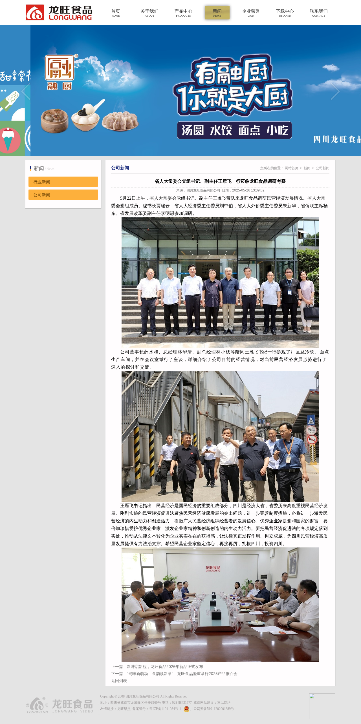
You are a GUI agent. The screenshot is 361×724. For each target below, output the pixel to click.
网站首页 (291, 168)
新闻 (307, 168)
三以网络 (224, 703)
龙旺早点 (124, 709)
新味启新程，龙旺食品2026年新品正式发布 (165, 666)
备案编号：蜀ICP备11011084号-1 (156, 709)
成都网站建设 (203, 703)
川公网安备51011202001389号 (212, 709)
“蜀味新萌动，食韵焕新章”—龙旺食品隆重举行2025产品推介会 (182, 673)
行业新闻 (41, 182)
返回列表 (119, 680)
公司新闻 (41, 195)
